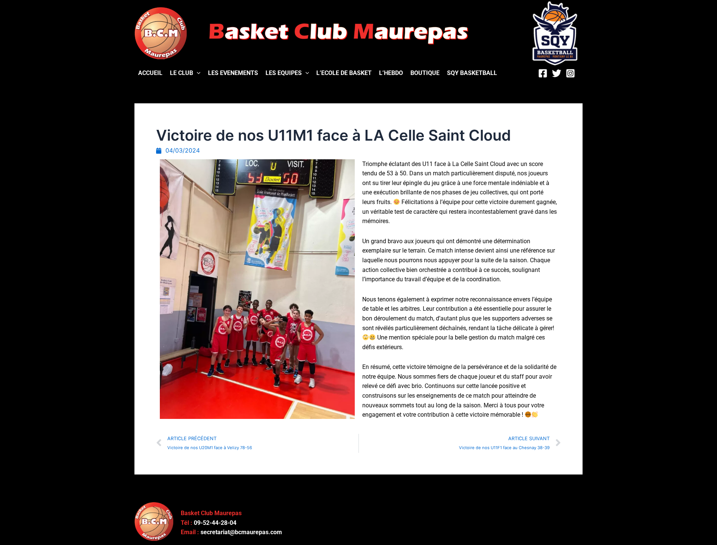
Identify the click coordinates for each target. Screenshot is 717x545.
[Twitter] (556, 73)
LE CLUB (181, 72)
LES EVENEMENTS (233, 72)
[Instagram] (570, 73)
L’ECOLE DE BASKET (344, 72)
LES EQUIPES (284, 72)
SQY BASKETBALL (472, 72)
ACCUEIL (150, 72)
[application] (197, 72)
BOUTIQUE (425, 72)
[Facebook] (542, 73)
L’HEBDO (391, 72)
